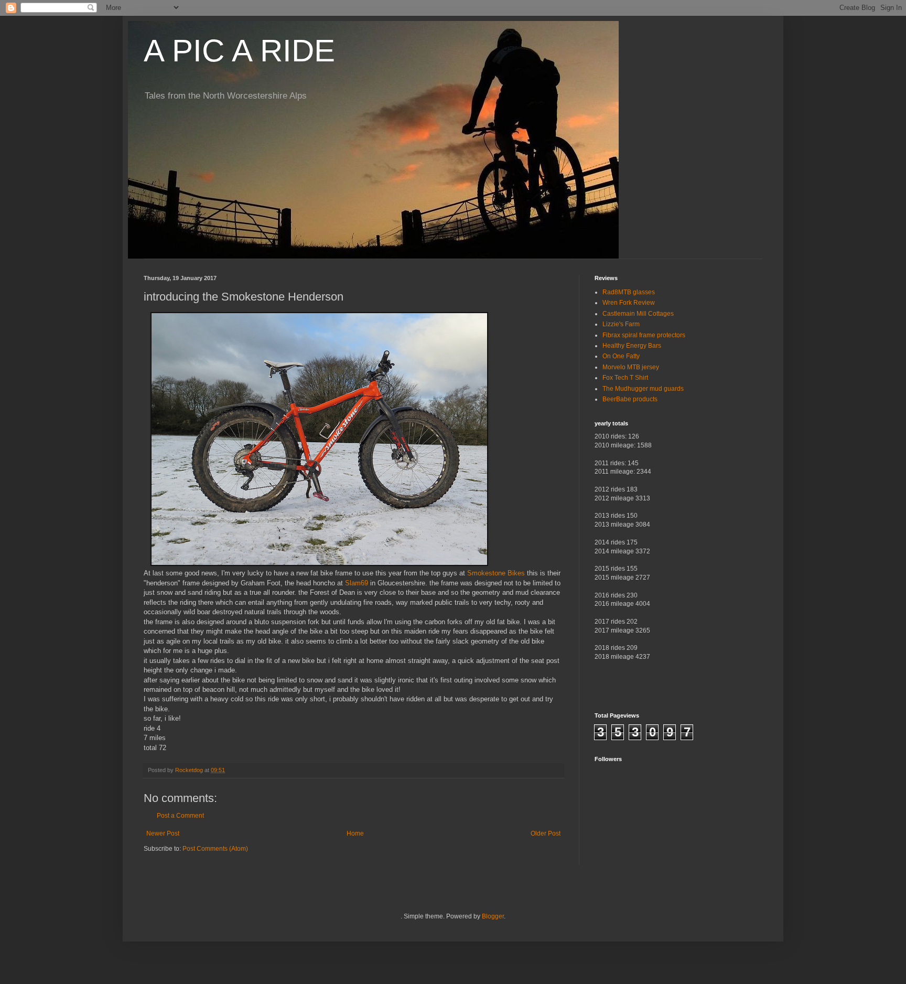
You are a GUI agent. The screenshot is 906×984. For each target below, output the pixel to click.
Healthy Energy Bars (631, 345)
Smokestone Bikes (496, 573)
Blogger (493, 916)
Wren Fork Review (628, 302)
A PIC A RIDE (239, 50)
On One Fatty (621, 356)
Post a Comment (180, 815)
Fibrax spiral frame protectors (643, 335)
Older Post (545, 833)
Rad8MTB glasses (628, 292)
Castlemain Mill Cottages (638, 313)
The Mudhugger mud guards (643, 388)
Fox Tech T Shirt (625, 377)
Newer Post (162, 833)
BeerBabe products (629, 399)
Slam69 (356, 583)
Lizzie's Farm (621, 324)
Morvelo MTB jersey (630, 367)
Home (355, 833)
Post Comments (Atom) (215, 848)
